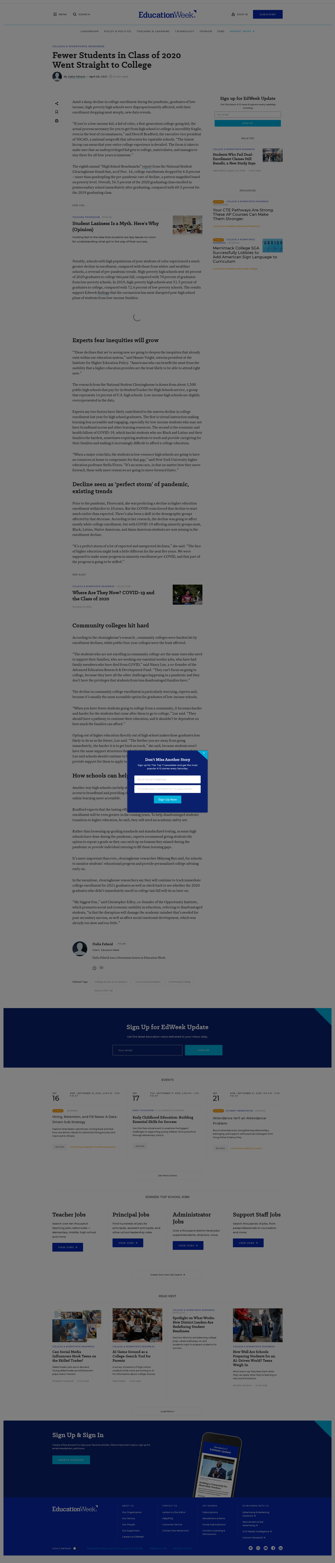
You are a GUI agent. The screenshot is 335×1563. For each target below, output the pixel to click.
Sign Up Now (167, 799)
